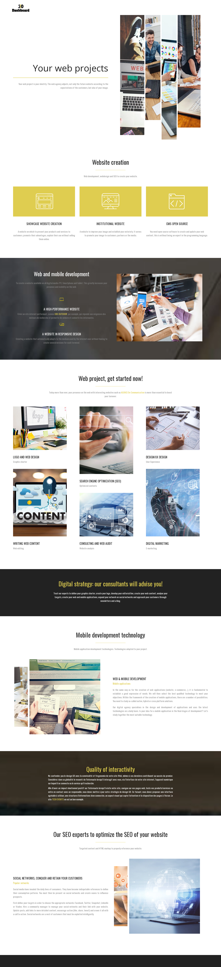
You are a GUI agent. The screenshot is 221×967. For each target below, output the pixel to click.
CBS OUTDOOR (61, 314)
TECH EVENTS (58, 799)
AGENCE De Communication (132, 392)
